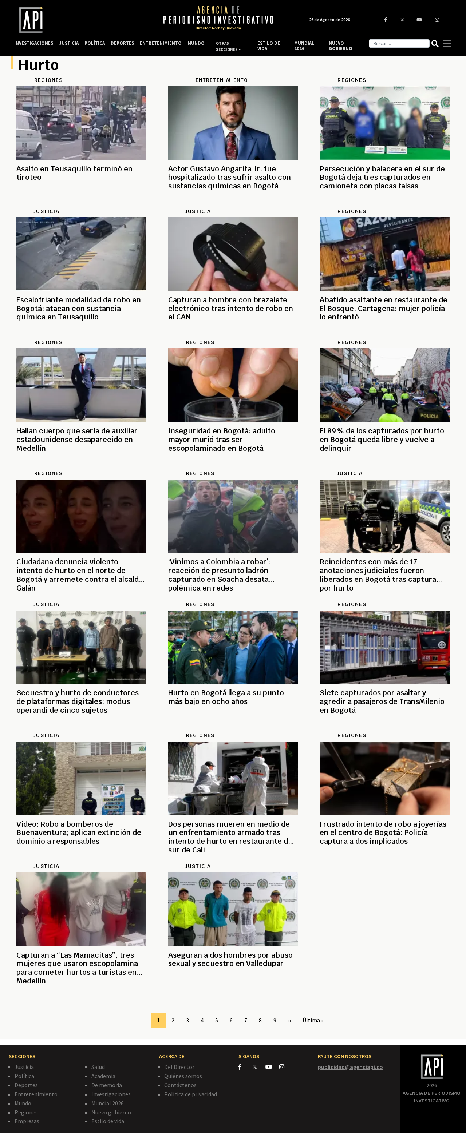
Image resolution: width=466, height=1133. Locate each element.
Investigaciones (111, 1094)
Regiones (26, 1112)
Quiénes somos (183, 1076)
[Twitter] (258, 1066)
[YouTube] (272, 1066)
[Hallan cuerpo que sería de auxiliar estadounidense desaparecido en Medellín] (81, 465)
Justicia (24, 1066)
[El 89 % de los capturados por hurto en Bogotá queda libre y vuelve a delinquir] (385, 465)
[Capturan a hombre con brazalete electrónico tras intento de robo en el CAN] (233, 334)
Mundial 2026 (107, 1103)
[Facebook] (245, 1066)
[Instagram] (285, 1066)
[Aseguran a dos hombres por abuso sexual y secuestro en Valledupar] (233, 990)
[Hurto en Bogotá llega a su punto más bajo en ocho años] (233, 727)
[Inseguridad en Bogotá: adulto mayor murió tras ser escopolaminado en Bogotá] (233, 465)
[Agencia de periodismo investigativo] (81, 20)
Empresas (27, 1121)
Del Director (179, 1066)
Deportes (26, 1085)
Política (24, 1076)
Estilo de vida (107, 1121)
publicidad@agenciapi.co (350, 1066)
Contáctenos (180, 1085)
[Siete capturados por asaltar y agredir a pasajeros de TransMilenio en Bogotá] (385, 727)
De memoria (106, 1085)
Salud (98, 1066)
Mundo (23, 1103)
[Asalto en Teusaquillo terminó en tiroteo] (81, 203)
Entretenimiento (36, 1094)
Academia (103, 1076)
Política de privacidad (190, 1094)
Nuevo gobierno (111, 1112)
